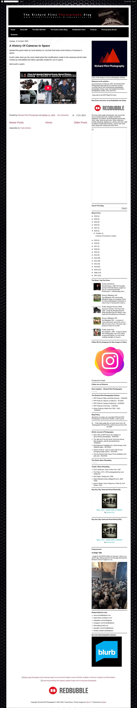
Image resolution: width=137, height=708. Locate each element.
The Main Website (39, 29)
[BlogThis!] (79, 115)
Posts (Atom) (25, 128)
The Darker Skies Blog (58, 29)
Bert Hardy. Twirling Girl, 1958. (103, 476)
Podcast (93, 29)
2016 (96, 249)
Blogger (103, 702)
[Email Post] (73, 115)
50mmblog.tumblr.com (101, 625)
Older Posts (80, 122)
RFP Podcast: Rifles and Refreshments (106, 398)
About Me (23, 29)
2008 (96, 272)
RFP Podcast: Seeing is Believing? (105, 403)
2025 (96, 219)
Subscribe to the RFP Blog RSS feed (104, 95)
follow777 (89, 702)
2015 (96, 252)
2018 (96, 243)
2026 (96, 216)
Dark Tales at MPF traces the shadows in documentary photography (107, 435)
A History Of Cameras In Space (29, 45)
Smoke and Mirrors (108, 284)
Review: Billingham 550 (109, 318)
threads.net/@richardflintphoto (103, 630)
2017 (96, 246)
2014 (96, 255)
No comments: (63, 115)
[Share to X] (81, 115)
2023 (96, 225)
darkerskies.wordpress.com (103, 618)
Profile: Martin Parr (108, 329)
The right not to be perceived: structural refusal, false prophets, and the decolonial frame (109, 440)
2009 (96, 270)
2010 (96, 267)
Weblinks (14, 35)
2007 (96, 275)
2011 (95, 264)
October (98, 233)
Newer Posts (16, 122)
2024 (96, 222)
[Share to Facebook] (83, 115)
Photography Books (109, 29)
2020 (96, 231)
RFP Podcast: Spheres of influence (105, 401)
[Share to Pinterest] (85, 115)
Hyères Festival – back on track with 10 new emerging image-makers (108, 450)
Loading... (95, 391)
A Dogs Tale (97, 553)
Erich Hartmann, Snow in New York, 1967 (107, 469)
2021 (96, 228)
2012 (96, 261)
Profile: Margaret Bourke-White (112, 307)
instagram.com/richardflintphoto (104, 623)
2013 (96, 258)
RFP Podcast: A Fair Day (102, 406)
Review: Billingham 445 (109, 295)
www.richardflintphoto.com (102, 615)
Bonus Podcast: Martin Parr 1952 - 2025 (107, 408)
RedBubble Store (78, 29)
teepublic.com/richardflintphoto (103, 628)
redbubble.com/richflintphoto (103, 620)
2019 (96, 240)
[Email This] (77, 115)
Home (13, 29)
